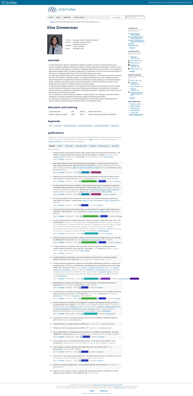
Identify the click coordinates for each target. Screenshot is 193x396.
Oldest (60, 146)
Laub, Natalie (134, 110)
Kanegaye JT (67, 270)
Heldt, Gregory (135, 106)
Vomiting (131, 43)
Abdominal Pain (133, 45)
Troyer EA (81, 168)
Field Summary (104, 146)
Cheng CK (97, 168)
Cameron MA (96, 240)
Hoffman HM (110, 307)
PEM (50, 126)
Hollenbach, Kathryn (134, 65)
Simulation (58, 126)
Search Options (79, 17)
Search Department (136, 115)
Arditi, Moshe (136, 86)
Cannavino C (76, 296)
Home (51, 17)
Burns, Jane (135, 80)
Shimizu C (84, 268)
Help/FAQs (67, 17)
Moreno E (74, 307)
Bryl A (62, 157)
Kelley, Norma (135, 108)
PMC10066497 (85, 251)
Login (52, 22)
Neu (84, 172)
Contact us (103, 391)
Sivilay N (116, 268)
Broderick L (101, 307)
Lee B (91, 200)
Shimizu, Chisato (134, 89)
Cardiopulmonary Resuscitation (134, 34)
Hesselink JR (89, 168)
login (90, 139)
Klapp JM (56, 157)
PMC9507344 (63, 276)
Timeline (93, 146)
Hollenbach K (57, 296)
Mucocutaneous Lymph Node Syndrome (136, 37)
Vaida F (75, 168)
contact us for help (54, 141)
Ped (101, 181)
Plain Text (115, 146)
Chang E (91, 211)
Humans (118, 181)
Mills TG (107, 200)
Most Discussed (81, 146)
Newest (52, 146)
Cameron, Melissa (134, 57)
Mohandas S (91, 270)
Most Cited (69, 146)
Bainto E (101, 268)
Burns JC (109, 272)
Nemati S (103, 272)
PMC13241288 (108, 157)
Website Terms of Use (120, 388)
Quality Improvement (101, 126)
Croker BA (90, 309)
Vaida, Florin (136, 69)
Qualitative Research (85, 126)
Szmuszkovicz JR (101, 270)
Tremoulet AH (93, 268)
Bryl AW (113, 200)
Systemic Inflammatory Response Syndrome (136, 41)
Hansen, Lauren (135, 104)
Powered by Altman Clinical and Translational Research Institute (170, 2)
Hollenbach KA (104, 211)
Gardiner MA (57, 270)
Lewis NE (58, 309)
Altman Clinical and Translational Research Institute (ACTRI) (107, 385)
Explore (132, 48)
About (58, 17)
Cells (126, 279)
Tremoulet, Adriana (134, 83)
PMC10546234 (104, 231)
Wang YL (86, 200)
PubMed (61, 159)
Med (90, 233)
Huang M (102, 190)
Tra (95, 172)
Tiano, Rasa (134, 112)
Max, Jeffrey (136, 60)
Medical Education (70, 126)
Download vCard (78, 48)
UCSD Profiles (67, 9)
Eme (87, 181)
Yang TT (109, 190)
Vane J (97, 211)
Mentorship (115, 126)
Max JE (99, 187)
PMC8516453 (106, 311)
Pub (104, 279)
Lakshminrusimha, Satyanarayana (136, 93)
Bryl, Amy (135, 63)
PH (133, 279)
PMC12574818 (107, 192)
